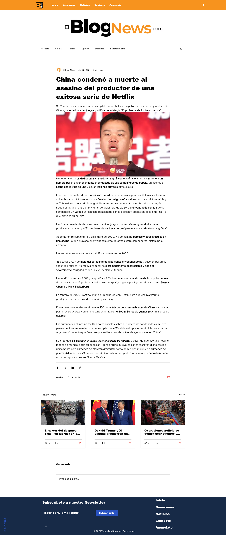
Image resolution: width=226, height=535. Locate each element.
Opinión (85, 48)
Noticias (59, 48)
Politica (72, 48)
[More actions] (168, 70)
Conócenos (165, 507)
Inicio (160, 500)
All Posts (45, 48)
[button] (181, 49)
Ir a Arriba (5, 525)
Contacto (163, 520)
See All (182, 394)
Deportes (99, 48)
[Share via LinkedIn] (72, 367)
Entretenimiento (117, 48)
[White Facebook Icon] (46, 527)
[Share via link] (80, 367)
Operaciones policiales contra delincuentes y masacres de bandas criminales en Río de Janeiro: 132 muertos (161, 432)
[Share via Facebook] (57, 367)
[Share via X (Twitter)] (65, 367)
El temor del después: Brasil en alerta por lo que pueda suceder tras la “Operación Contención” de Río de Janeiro (62, 432)
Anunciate (164, 527)
